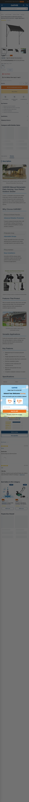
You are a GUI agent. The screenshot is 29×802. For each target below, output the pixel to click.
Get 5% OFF (14, 411)
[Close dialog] (27, 386)
